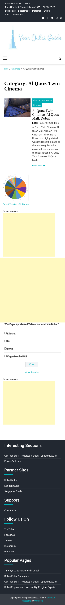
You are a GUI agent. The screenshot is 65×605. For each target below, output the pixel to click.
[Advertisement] (29, 235)
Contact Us (10, 510)
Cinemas (37, 105)
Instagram (10, 546)
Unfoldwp (38, 601)
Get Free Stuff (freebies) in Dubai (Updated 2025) (30, 455)
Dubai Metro (24, 11)
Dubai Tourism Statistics (16, 204)
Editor (35, 123)
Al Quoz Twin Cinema (42, 100)
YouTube (9, 529)
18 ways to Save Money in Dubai (21, 570)
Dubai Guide (10, 480)
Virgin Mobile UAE (17, 356)
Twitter (8, 540)
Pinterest (9, 551)
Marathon (36, 11)
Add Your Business (14, 14)
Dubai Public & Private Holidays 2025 (22, 7)
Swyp (10, 348)
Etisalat (11, 333)
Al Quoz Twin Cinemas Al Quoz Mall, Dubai (45, 114)
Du (8, 341)
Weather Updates (13, 3)
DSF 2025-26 (49, 7)
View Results (31, 372)
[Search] (60, 59)
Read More (37, 165)
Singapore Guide (13, 491)
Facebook (9, 535)
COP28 (27, 3)
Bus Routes (10, 11)
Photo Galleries (12, 461)
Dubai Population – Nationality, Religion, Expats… (30, 587)
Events (47, 11)
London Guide (11, 485)
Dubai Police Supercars (16, 576)
